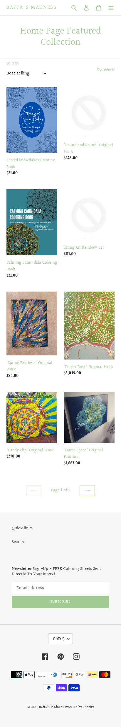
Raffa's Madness (31, 7)
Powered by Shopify (79, 707)
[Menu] (111, 7)
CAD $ (58, 639)
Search (18, 542)
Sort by (12, 63)
